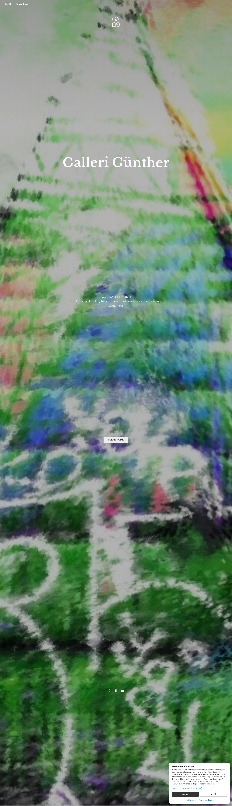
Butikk (8, 4)
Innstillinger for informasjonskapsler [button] (199, 800)
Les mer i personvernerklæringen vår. (187, 788)
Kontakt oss (22, 4)
